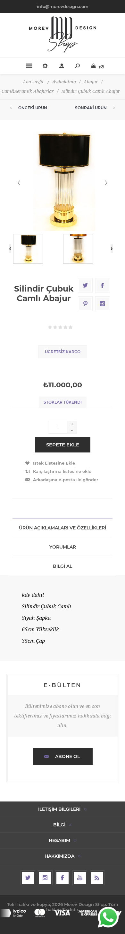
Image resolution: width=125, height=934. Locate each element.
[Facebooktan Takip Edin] (62, 878)
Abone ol (67, 756)
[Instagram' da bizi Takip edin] (45, 878)
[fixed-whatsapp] (108, 917)
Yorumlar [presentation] (62, 547)
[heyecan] (28, 878)
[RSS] (97, 878)
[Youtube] (80, 878)
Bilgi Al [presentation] (62, 566)
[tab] (63, 528)
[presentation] (10, 248)
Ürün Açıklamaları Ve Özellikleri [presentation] (62, 528)
